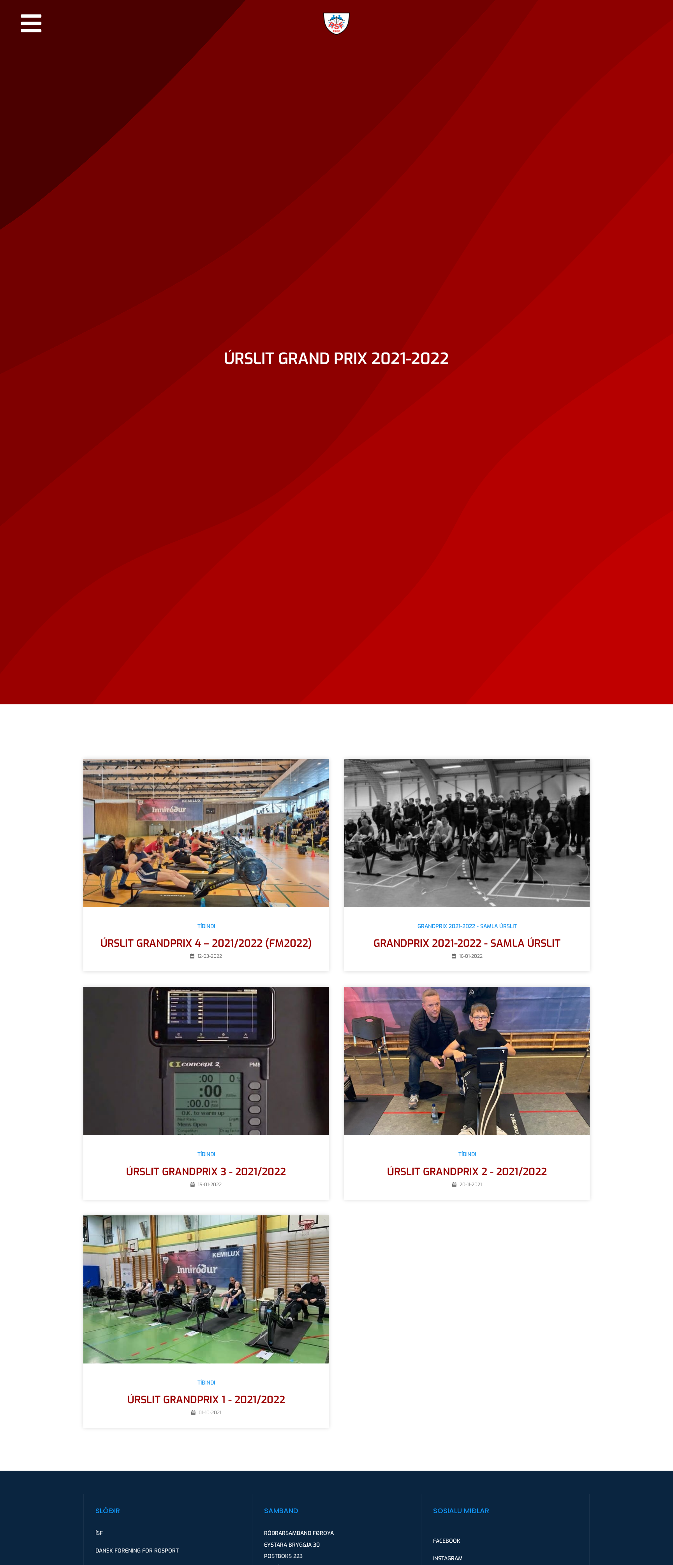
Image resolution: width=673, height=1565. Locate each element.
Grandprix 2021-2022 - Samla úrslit (467, 926)
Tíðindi (206, 926)
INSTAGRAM (448, 1558)
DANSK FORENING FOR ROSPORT (137, 1550)
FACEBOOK (446, 1541)
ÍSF (99, 1533)
